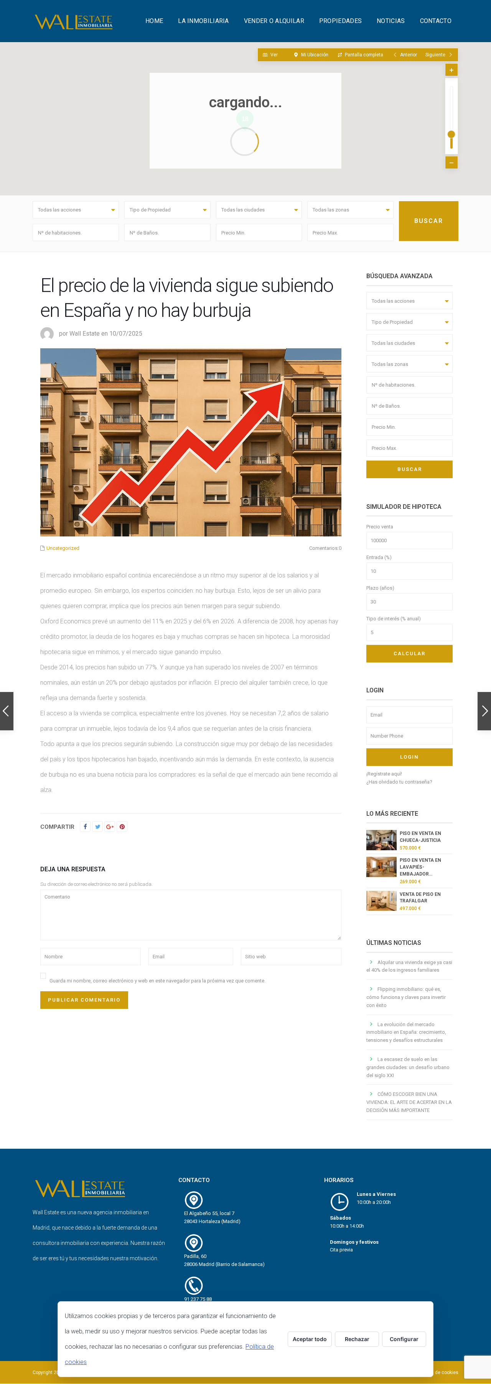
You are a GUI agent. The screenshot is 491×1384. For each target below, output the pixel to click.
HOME (154, 21)
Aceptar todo (310, 1339)
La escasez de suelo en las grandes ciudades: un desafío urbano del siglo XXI (408, 1067)
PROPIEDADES (340, 21)
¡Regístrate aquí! (384, 773)
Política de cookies (438, 1372)
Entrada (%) (379, 557)
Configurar (404, 1339)
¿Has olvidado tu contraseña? (399, 781)
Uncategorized (62, 548)
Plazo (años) (380, 587)
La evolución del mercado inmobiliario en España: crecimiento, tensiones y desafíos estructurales (406, 1032)
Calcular (409, 653)
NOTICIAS (391, 21)
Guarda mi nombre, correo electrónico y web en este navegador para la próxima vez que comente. (157, 981)
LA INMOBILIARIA (203, 21)
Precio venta (379, 526)
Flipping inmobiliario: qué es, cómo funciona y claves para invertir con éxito (406, 997)
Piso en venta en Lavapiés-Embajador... (420, 867)
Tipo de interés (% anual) (393, 618)
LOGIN (409, 757)
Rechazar (357, 1339)
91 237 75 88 (198, 1299)
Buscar (409, 469)
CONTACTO (435, 21)
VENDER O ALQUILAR (274, 21)
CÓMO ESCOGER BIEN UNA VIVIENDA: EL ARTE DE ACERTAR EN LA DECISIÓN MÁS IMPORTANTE (409, 1102)
